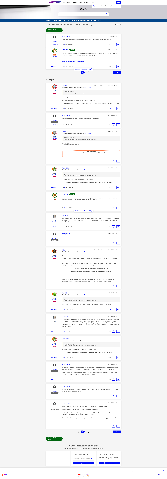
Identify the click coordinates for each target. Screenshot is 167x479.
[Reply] (118, 44)
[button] (119, 36)
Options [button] (117, 24)
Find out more (87, 87)
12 (64, 357)
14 (64, 395)
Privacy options (34, 470)
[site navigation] (46, 2)
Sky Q (83, 9)
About (86, 2)
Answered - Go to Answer (54, 30)
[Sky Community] (55, 2)
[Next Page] (87, 72)
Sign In (118, 2)
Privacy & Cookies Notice (69, 470)
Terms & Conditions (51, 470)
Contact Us (119, 470)
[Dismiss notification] (120, 6)
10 (64, 309)
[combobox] (87, 14)
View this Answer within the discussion (73, 61)
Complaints (105, 470)
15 (64, 426)
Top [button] (164, 471)
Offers (92, 2)
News (75, 2)
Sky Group (133, 470)
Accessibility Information (89, 470)
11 (64, 331)
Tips (80, 2)
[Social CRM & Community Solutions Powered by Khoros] (161, 475)
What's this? (54, 41)
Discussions (67, 2)
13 (64, 379)
